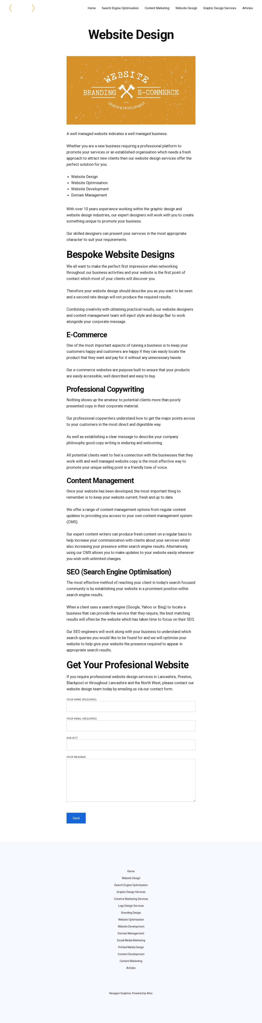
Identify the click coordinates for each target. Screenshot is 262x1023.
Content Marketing (157, 8)
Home (92, 8)
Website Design (186, 8)
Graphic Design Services (219, 8)
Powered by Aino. (142, 993)
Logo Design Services (131, 905)
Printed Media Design (131, 947)
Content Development (131, 954)
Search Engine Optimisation (120, 8)
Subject (72, 738)
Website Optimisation (131, 919)
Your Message (76, 757)
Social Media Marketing (131, 940)
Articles (247, 8)
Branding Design (131, 912)
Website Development (131, 926)
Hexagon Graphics (120, 993)
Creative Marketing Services (131, 898)
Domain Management (131, 933)
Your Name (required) (82, 699)
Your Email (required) (82, 718)
